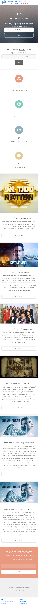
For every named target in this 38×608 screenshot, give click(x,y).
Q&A (21, 599)
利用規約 (23, 601)
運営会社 (4, 604)
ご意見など (23, 604)
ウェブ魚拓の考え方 (7, 601)
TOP (2, 599)
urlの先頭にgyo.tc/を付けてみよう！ (19, 1)
